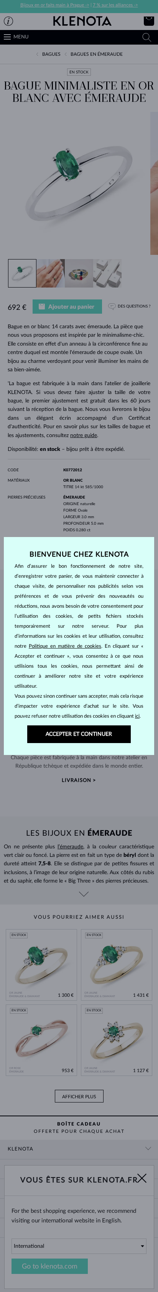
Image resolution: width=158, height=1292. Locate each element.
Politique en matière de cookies (65, 646)
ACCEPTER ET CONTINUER (79, 734)
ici (137, 716)
